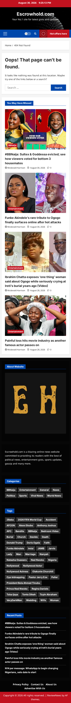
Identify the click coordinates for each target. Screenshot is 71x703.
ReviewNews (54, 695)
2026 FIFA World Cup (30, 519)
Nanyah (44, 554)
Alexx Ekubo (26, 525)
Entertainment (15, 208)
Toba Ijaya (12, 594)
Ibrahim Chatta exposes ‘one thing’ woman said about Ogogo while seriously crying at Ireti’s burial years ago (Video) (35, 281)
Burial (10, 536)
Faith (47, 542)
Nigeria (52, 559)
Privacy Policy (21, 684)
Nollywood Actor (32, 565)
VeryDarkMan (14, 600)
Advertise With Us (34, 688)
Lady (9, 554)
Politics (11, 495)
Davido (34, 536)
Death (45, 536)
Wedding (31, 600)
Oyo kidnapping (16, 577)
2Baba (10, 519)
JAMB (41, 548)
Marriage (30, 554)
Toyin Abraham (48, 594)
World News (54, 495)
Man (18, 554)
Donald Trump (15, 542)
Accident (51, 519)
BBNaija (12, 145)
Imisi (31, 548)
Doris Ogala (33, 542)
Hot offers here (58, 33)
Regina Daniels (40, 588)
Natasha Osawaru (17, 559)
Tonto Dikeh (29, 594)
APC (9, 531)
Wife (43, 600)
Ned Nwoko (37, 559)
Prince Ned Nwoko (17, 588)
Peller (54, 577)
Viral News (37, 495)
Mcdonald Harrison (16, 167)
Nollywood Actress (17, 571)
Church (21, 536)
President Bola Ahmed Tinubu (23, 583)
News (56, 489)
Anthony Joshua (46, 525)
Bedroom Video (50, 531)
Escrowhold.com (35, 14)
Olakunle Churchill (42, 571)
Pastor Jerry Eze (38, 577)
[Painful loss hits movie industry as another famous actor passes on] (35, 315)
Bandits (20, 531)
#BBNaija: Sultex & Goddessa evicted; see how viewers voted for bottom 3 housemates (35, 159)
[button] (5, 33)
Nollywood (13, 565)
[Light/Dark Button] (27, 33)
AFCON (11, 525)
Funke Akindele (15, 548)
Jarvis (51, 548)
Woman (54, 600)
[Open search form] (35, 33)
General (44, 489)
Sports (23, 495)
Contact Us (37, 684)
